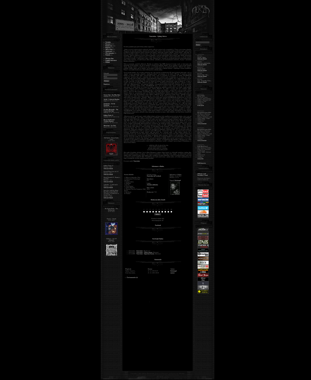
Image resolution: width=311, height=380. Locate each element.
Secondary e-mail (202, 175)
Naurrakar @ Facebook (154, 176)
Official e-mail (201, 174)
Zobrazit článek (108, 168)
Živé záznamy (109, 53)
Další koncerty (201, 163)
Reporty (108, 47)
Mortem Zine (109, 58)
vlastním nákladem (152, 184)
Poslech (107, 55)
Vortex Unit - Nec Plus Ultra (112, 95)
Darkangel (178, 180)
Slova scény (109, 49)
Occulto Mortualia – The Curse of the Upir (111, 110)
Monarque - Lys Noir (110, 125)
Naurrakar (137, 161)
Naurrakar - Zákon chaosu (144, 252)
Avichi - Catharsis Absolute (111, 99)
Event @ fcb (200, 105)
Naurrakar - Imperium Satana (145, 253)
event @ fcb (200, 158)
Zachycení (108, 51)
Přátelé (107, 62)
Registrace (107, 84)
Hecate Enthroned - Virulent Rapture (109, 120)
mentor (172, 273)
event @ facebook (202, 123)
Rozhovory (108, 46)
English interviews (111, 60)
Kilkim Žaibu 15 (108, 115)
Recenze (107, 44)
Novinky (108, 42)
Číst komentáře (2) (132, 277)
